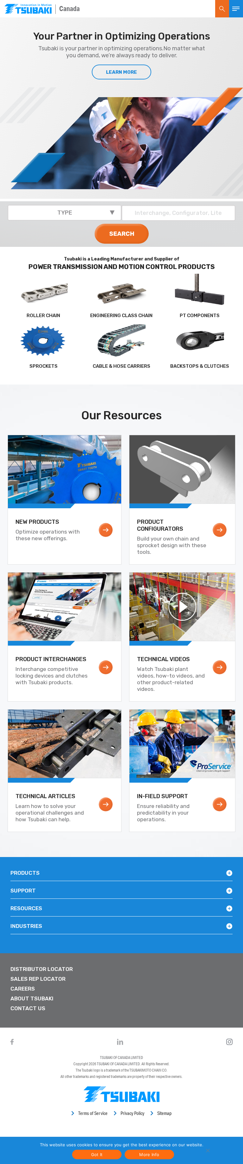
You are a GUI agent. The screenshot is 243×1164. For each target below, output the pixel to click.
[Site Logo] (28, 9)
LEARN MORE (121, 72)
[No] (207, 1150)
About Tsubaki (31, 998)
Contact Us (27, 1008)
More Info (149, 1154)
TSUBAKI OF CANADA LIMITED (121, 1057)
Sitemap (164, 1113)
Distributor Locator (41, 969)
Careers (22, 989)
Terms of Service (93, 1113)
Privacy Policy (132, 1113)
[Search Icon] (222, 8)
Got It (97, 1154)
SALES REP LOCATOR (37, 979)
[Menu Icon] (236, 8)
